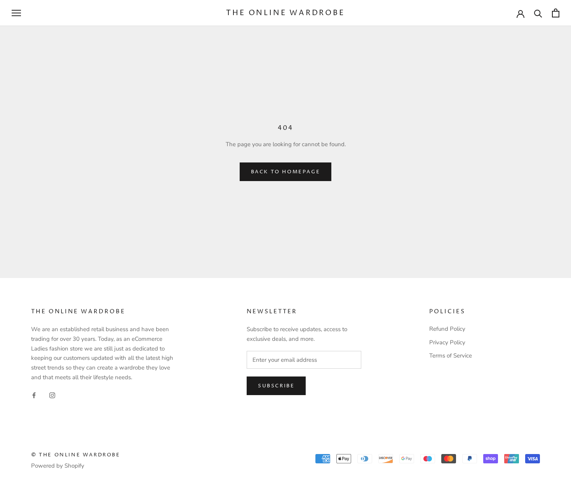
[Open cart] (555, 13)
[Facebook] (34, 395)
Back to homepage (285, 171)
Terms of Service (450, 355)
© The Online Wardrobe (75, 454)
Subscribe (276, 385)
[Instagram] (52, 395)
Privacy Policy (447, 342)
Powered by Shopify (57, 466)
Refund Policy (447, 329)
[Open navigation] (16, 13)
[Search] (538, 13)
